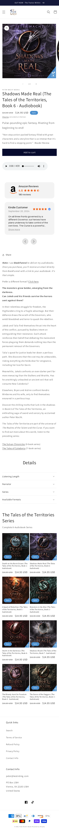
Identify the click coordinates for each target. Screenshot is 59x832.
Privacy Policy (12, 751)
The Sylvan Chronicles (13, 444)
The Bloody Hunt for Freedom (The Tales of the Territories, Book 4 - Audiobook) (14, 696)
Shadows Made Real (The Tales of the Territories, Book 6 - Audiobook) (42, 565)
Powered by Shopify (38, 826)
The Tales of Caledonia (13, 448)
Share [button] (8, 254)
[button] (3, 12)
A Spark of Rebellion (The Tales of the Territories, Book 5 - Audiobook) (15, 609)
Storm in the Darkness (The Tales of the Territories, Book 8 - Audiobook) (15, 653)
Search (9, 730)
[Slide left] (23, 84)
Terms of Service (14, 737)
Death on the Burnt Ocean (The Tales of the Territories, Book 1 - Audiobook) (15, 565)
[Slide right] (36, 84)
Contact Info (12, 758)
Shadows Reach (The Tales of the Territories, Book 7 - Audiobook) (43, 652)
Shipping (5, 117)
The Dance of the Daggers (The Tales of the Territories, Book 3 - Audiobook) (43, 696)
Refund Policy (13, 744)
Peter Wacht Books (25, 826)
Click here (33, 281)
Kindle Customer (18, 207)
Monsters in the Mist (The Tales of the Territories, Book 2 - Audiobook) (42, 609)
